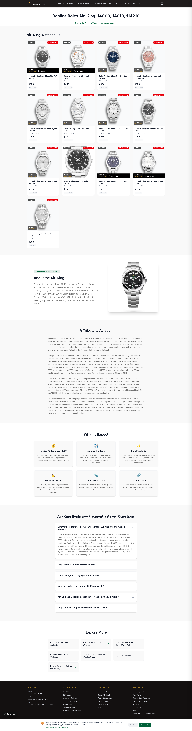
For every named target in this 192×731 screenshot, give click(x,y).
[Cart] (162, 3)
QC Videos (67, 695)
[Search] (157, 3)
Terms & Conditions (105, 698)
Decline (133, 725)
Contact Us (125, 3)
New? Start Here (69, 692)
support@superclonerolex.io (38, 699)
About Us (113, 3)
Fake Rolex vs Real (140, 701)
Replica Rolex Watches (141, 698)
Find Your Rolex (85, 3)
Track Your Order (104, 692)
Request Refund (104, 695)
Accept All (145, 725)
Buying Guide (67, 704)
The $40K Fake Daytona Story (144, 714)
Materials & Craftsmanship (72, 710)
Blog (141, 3)
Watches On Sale (69, 707)
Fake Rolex (137, 695)
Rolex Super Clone (140, 692)
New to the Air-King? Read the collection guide (96, 23)
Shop (60, 3)
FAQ (134, 3)
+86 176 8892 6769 (35, 694)
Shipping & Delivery (70, 698)
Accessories (100, 3)
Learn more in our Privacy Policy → (57, 727)
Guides (70, 3)
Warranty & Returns (70, 701)
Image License (103, 704)
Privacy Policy (103, 701)
